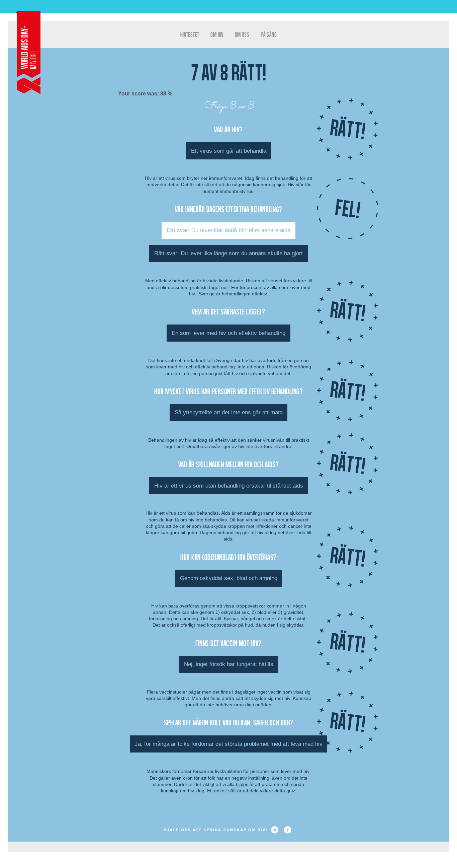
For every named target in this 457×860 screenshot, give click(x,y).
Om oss (242, 34)
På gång (269, 34)
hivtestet (189, 34)
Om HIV (216, 34)
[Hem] (27, 52)
